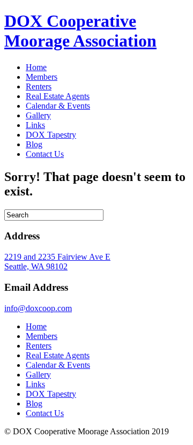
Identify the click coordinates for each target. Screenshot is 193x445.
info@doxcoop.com (38, 308)
